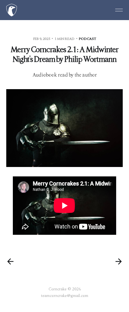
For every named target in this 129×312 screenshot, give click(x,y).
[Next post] (119, 261)
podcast (87, 39)
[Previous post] (10, 261)
